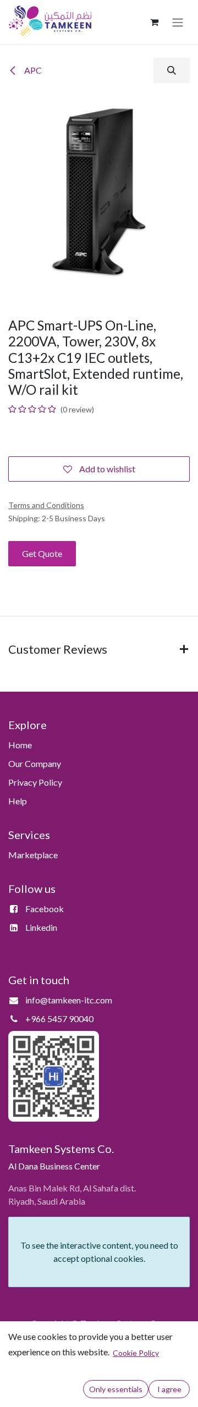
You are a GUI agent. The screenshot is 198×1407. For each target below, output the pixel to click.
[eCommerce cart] (154, 22)
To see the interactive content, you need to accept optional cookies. (99, 1251)
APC (32, 70)
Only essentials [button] (115, 1389)
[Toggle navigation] (178, 22)
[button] (171, 70)
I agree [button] (169, 1389)
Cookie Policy (136, 1353)
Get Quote (42, 553)
